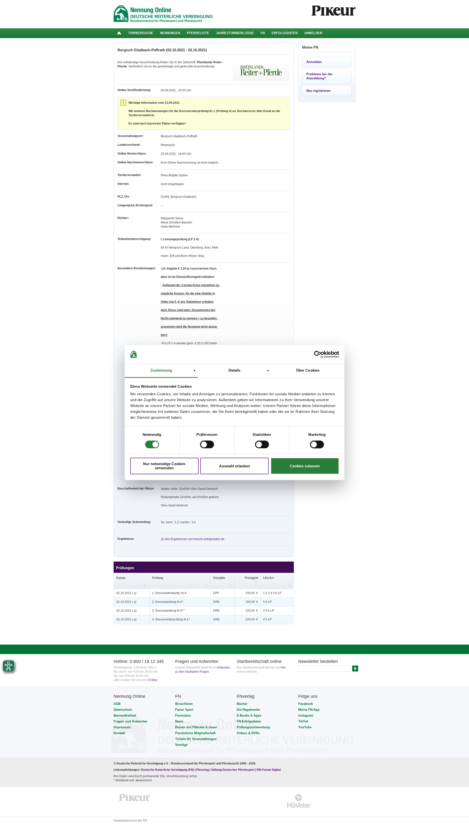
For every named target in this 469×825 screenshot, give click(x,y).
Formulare (183, 715)
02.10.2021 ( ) (126, 593)
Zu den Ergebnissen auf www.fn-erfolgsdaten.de (192, 539)
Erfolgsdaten (285, 33)
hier (283, 667)
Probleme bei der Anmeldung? (319, 76)
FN (263, 33)
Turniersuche (140, 33)
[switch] (207, 444)
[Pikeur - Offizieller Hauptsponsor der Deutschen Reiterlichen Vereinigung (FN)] (135, 801)
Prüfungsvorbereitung (253, 727)
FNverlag (203, 770)
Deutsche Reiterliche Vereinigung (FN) (167, 770)
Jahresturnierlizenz (235, 33)
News (179, 721)
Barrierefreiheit (125, 715)
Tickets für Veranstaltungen (195, 739)
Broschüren (184, 704)
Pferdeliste (198, 33)
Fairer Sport (184, 709)
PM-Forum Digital (269, 770)
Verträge (181, 745)
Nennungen (170, 33)
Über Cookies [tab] (308, 370)
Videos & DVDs (248, 733)
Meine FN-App (309, 709)
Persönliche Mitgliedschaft (195, 733)
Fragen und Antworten (130, 721)
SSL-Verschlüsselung (174, 776)
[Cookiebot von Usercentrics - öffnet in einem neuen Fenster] (317, 354)
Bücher (242, 704)
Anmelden (313, 33)
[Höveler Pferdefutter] (299, 801)
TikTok (303, 721)
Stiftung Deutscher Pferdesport (233, 770)
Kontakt (119, 733)
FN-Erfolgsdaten (249, 721)
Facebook (305, 704)
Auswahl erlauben (234, 466)
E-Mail (153, 680)
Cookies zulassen (305, 466)
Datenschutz (123, 709)
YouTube (304, 727)
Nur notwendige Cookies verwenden (164, 466)
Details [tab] (235, 370)
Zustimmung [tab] (161, 370)
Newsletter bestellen (318, 661)
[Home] (119, 33)
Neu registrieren (318, 91)
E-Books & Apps (249, 715)
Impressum (122, 727)
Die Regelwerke (248, 709)
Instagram (305, 715)
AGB (117, 704)
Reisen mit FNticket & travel (196, 727)
